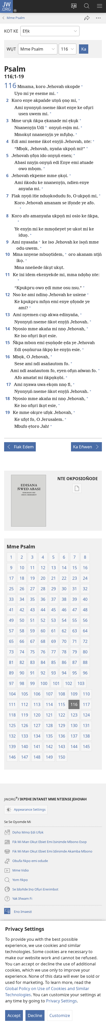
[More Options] (98, 18)
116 (10, 85)
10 (8, 254)
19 (8, 412)
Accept (14, 1015)
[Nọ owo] (87, 18)
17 (9, 384)
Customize (59, 1015)
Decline (35, 1015)
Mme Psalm (16, 17)
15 (8, 343)
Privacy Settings (61, 1001)
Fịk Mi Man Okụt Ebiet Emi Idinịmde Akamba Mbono (48, 852)
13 (8, 315)
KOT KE (11, 31)
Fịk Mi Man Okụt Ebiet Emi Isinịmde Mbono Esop (45, 842)
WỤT (11, 49)
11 (8, 275)
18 (8, 398)
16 (8, 357)
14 (8, 329)
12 (8, 295)
